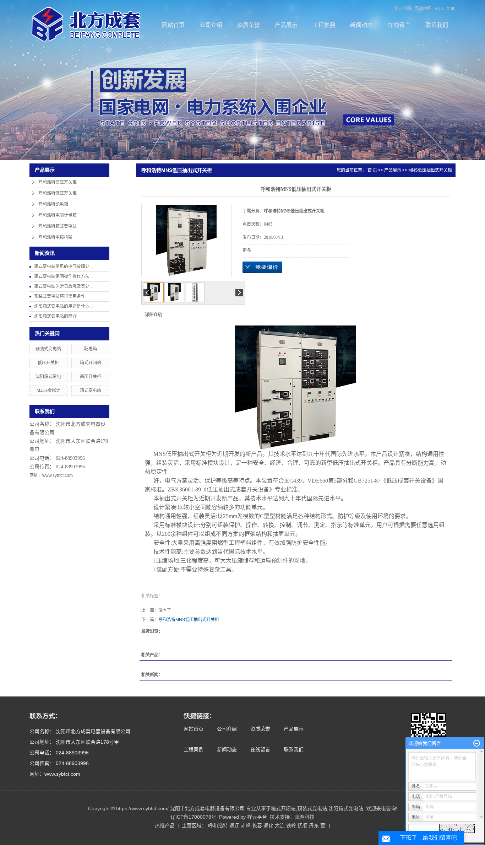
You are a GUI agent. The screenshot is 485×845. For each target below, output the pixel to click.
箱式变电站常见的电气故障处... (63, 266)
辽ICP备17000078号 (193, 817)
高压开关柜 (90, 376)
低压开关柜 (48, 362)
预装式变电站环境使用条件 (59, 296)
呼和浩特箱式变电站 (57, 226)
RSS (439, 8)
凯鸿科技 (305, 817)
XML (451, 8)
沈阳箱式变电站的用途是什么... (63, 306)
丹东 (314, 825)
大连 (280, 825)
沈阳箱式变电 (48, 376)
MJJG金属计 (48, 390)
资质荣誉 (248, 25)
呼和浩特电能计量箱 (57, 215)
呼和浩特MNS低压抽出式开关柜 (188, 619)
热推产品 (165, 825)
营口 (325, 825)
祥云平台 (257, 817)
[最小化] (476, 743)
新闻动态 (361, 25)
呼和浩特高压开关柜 (57, 182)
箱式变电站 (90, 390)
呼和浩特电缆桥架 (55, 237)
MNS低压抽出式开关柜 (430, 170)
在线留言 (399, 25)
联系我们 (436, 25)
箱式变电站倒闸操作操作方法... (63, 276)
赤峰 (246, 825)
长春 (257, 825)
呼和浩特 (218, 825)
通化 (268, 825)
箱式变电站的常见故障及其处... (63, 286)
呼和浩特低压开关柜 (57, 193)
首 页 (372, 170)
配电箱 (90, 348)
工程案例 (323, 25)
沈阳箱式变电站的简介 (55, 316)
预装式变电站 (48, 348)
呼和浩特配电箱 (53, 204)
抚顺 (302, 825)
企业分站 (402, 8)
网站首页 (173, 25)
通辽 (234, 825)
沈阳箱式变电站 (345, 808)
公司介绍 (211, 25)
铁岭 (291, 825)
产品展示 (286, 25)
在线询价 (262, 267)
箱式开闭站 (90, 362)
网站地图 (422, 8)
